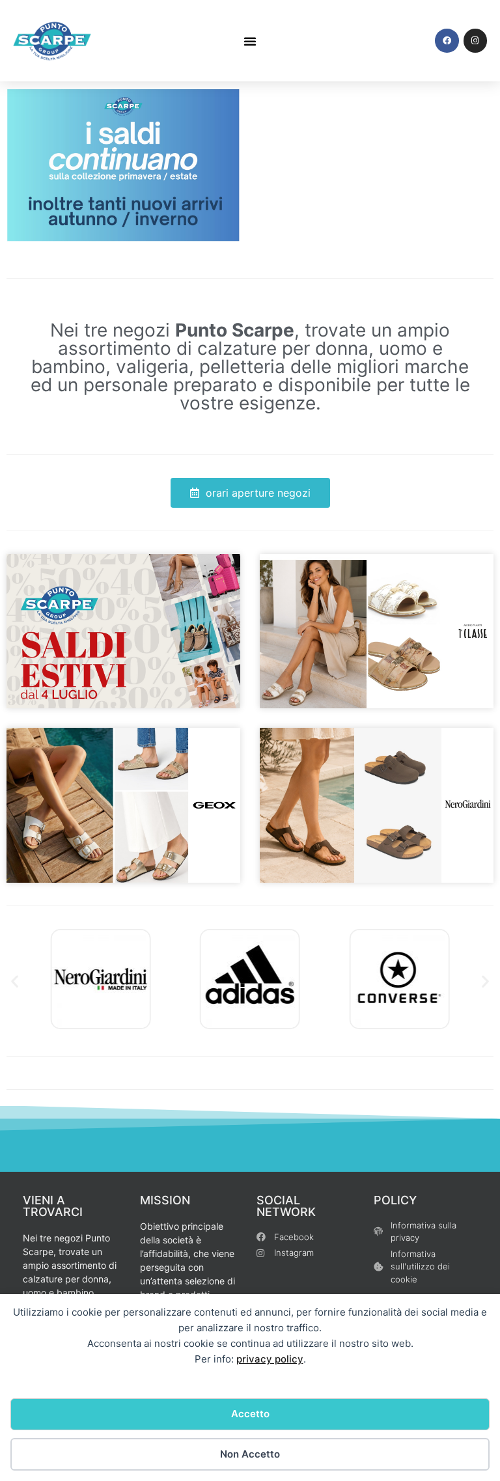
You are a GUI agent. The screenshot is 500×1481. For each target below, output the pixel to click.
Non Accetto (250, 1454)
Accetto (250, 1413)
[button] (250, 41)
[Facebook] (446, 40)
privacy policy (269, 1359)
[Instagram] (475, 40)
